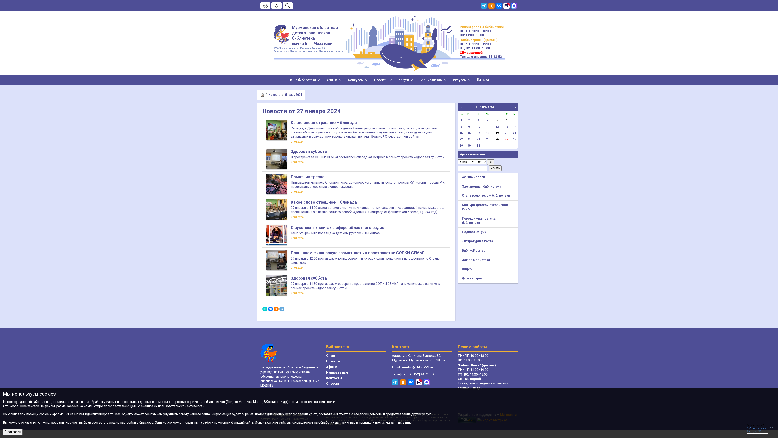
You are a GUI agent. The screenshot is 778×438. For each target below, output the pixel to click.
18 (487, 133)
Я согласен (13, 432)
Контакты (334, 378)
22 (461, 139)
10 (478, 126)
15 (461, 133)
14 (514, 126)
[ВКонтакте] (270, 309)
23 (469, 139)
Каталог (483, 80)
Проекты (381, 80)
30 (469, 145)
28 (514, 139)
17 (478, 133)
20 (506, 133)
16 (469, 133)
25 (487, 139)
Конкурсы (356, 80)
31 (478, 145)
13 (506, 126)
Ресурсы (460, 80)
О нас (330, 356)
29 (461, 145)
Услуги (404, 80)
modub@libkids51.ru (417, 367)
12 (497, 126)
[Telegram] (281, 309)
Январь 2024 (293, 94)
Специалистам (431, 80)
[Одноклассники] (276, 309)
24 (478, 139)
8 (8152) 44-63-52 (421, 374)
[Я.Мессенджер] (264, 309)
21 (514, 133)
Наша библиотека (303, 80)
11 (487, 126)
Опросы (332, 383)
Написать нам (337, 372)
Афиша (332, 80)
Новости (274, 94)
